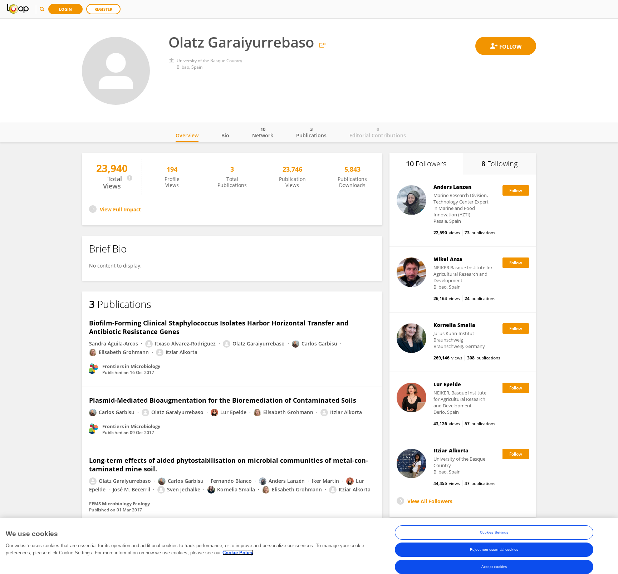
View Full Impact (120, 209)
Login (65, 9)
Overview (187, 135)
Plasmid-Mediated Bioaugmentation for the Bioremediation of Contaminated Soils (222, 400)
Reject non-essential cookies (494, 549)
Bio (225, 135)
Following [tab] (499, 163)
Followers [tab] (426, 163)
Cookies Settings (494, 532)
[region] (309, 546)
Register (103, 9)
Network (262, 132)
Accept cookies (494, 567)
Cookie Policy (237, 552)
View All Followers (429, 501)
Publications (311, 132)
